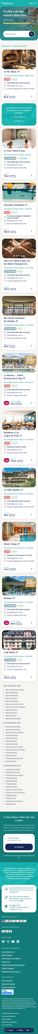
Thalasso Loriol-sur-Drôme (13, 789)
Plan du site (6, 962)
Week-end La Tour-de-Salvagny (15, 707)
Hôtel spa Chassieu (11, 744)
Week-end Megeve (11, 710)
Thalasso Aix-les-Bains (12, 769)
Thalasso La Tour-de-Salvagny (15, 792)
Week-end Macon (11, 715)
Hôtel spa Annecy (11, 755)
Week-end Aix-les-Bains (13, 718)
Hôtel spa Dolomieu (11, 735)
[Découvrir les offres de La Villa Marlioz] (31, 514)
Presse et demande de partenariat (13, 965)
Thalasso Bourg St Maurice (14, 801)
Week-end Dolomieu (11, 692)
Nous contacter (7, 981)
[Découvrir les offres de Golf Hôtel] (31, 677)
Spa (20, 121)
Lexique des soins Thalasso (11, 958)
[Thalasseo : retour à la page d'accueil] (7, 3)
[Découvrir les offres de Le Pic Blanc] (31, 96)
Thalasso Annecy (10, 798)
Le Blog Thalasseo (8, 968)
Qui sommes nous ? (8, 952)
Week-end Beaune (11, 698)
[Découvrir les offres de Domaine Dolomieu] (31, 231)
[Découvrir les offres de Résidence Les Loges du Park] (31, 460)
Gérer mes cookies (7, 1025)
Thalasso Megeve (11, 795)
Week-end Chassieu (11, 701)
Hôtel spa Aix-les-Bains (12, 727)
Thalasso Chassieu (11, 787)
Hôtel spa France (10, 761)
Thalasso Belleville (11, 781)
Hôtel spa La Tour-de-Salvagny (15, 750)
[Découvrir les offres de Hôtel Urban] (31, 568)
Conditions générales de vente (10, 1013)
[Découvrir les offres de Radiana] (31, 623)
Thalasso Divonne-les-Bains (14, 775)
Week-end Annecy (11, 713)
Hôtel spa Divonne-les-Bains (14, 732)
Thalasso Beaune (10, 784)
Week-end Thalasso (8, 984)
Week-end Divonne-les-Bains (14, 689)
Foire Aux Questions (8, 987)
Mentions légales (6, 1019)
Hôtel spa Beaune (11, 741)
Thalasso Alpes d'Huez (12, 772)
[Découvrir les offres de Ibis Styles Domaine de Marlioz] (31, 346)
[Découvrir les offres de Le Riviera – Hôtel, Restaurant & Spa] (31, 403)
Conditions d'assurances (9, 1016)
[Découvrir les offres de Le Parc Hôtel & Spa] (31, 175)
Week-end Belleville (11, 695)
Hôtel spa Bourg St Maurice (14, 758)
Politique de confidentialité (9, 1022)
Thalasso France (10, 804)
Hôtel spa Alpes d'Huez (12, 729)
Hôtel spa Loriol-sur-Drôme (14, 747)
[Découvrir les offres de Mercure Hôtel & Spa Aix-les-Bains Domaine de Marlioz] (31, 288)
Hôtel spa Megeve (11, 752)
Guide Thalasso (7, 955)
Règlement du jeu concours (11, 972)
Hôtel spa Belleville (11, 738)
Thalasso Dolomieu (11, 778)
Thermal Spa (20, 117)
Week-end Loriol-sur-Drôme (14, 704)
